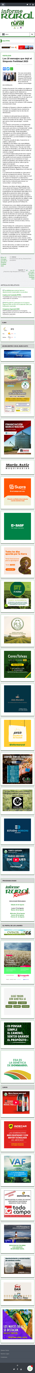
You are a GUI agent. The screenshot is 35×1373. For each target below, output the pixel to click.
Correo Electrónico (27, 64)
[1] (30, 1369)
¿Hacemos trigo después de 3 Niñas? (14, 271)
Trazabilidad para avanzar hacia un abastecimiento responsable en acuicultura (17, 296)
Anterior (14, 257)
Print (19, 64)
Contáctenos (4, 1357)
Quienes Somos (5, 1350)
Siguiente (20, 270)
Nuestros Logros (5, 1353)
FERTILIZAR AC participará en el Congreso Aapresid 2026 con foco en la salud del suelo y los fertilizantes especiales (17, 311)
